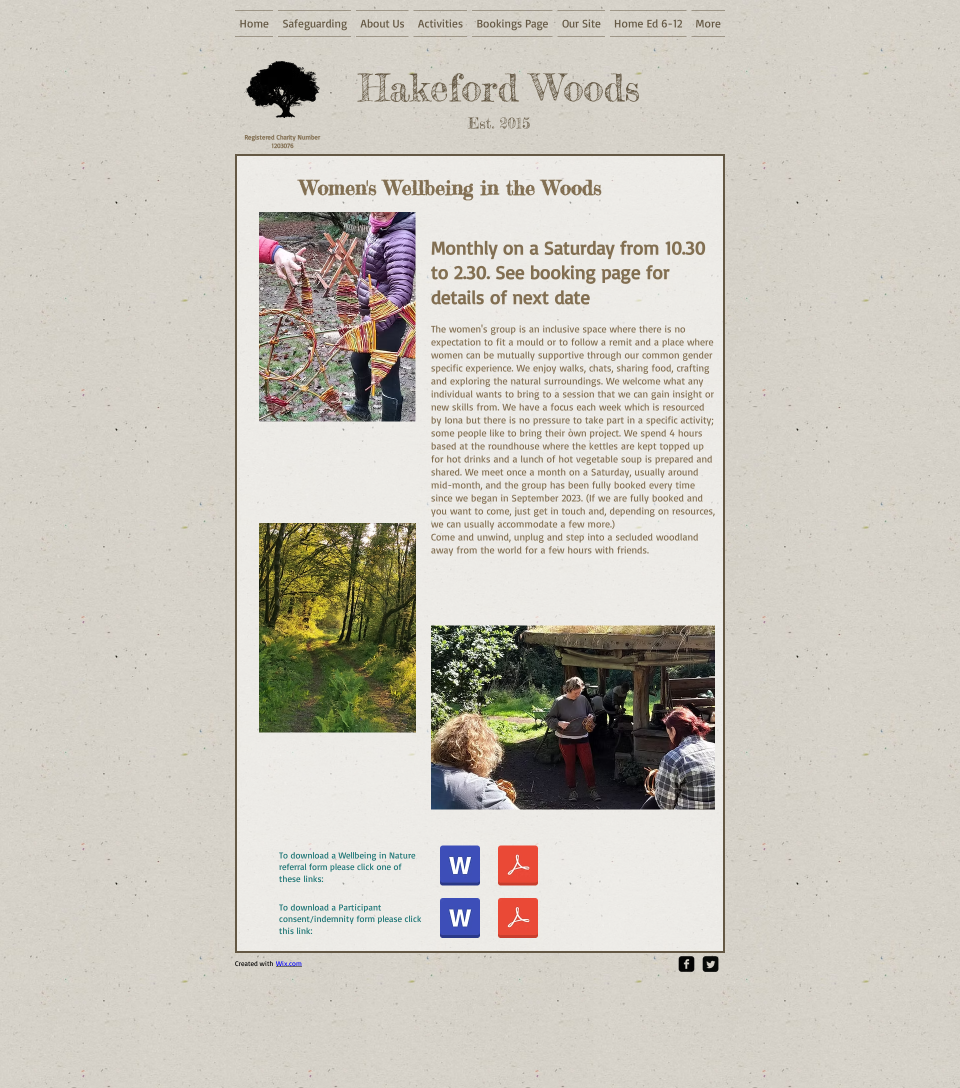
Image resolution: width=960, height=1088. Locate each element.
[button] (573, 718)
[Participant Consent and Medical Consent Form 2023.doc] (460, 919)
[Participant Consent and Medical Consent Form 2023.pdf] (518, 919)
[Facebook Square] (686, 964)
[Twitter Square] (710, 964)
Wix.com (289, 963)
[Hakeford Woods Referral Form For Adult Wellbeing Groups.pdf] (518, 867)
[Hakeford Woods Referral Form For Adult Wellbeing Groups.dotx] (460, 867)
